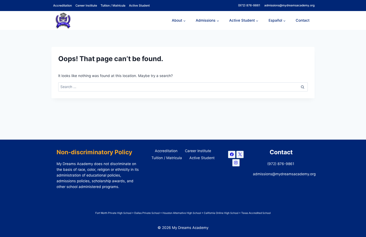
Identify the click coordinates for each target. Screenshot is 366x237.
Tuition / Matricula (113, 5)
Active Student (139, 5)
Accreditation (62, 5)
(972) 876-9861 (249, 5)
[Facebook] (231, 154)
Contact (302, 20)
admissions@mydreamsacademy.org (289, 5)
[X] (240, 154)
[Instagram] (236, 162)
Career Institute (86, 5)
